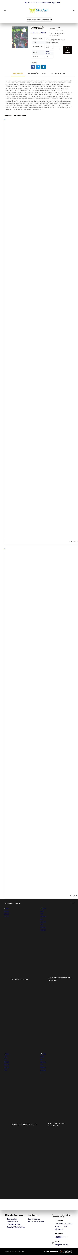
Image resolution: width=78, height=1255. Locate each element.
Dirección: (59, 1220)
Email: (57, 1241)
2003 (47, 39)
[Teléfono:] (53, 1235)
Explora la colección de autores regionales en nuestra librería (32, 2)
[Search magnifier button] (51, 19)
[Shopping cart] (73, 10)
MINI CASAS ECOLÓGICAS (20, 979)
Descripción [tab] (18, 73)
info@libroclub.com (62, 1245)
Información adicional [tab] (36, 73)
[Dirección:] (53, 1225)
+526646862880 (61, 1237)
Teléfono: (59, 1234)
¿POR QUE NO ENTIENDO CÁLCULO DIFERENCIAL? (60, 979)
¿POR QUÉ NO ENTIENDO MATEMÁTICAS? (56, 1124)
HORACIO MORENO (38, 33)
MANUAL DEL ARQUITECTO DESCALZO (24, 1124)
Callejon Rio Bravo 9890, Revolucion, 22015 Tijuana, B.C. (64, 1226)
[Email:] (53, 1243)
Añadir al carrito (67, 50)
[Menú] (5, 10)
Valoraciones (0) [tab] (58, 73)
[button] (24, 30)
